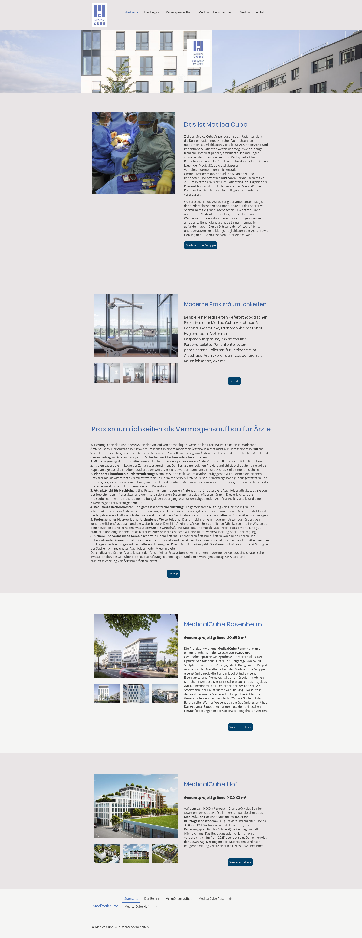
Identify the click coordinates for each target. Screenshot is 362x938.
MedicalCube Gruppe (201, 245)
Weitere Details (240, 727)
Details (234, 381)
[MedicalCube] (105, 914)
